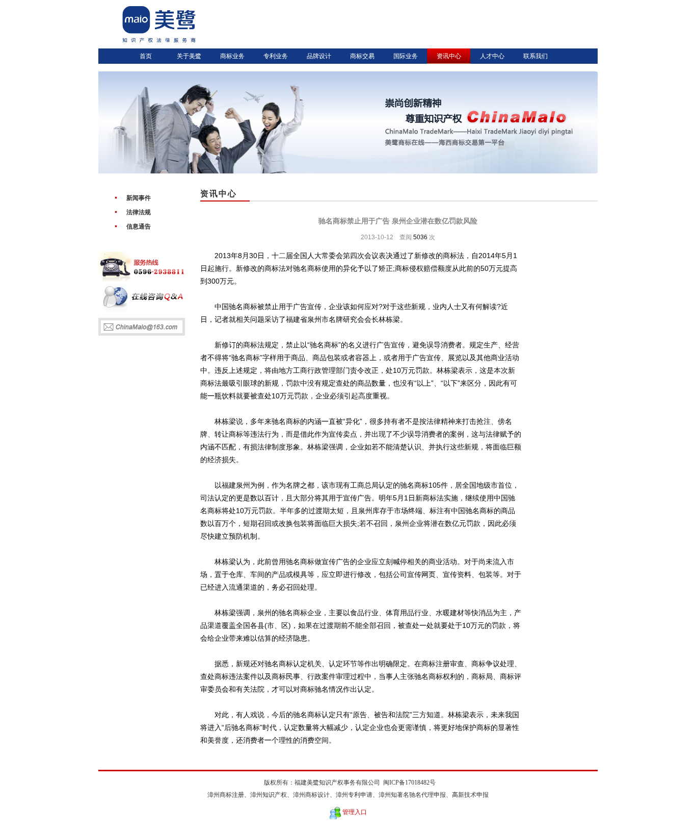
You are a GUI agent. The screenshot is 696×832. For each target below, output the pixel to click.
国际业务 (405, 56)
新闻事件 (138, 197)
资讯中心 (449, 56)
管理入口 (354, 812)
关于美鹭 (189, 56)
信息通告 (138, 226)
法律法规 (138, 212)
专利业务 (275, 56)
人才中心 (492, 56)
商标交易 (362, 56)
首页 (146, 56)
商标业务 (232, 56)
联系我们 (535, 56)
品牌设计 (319, 56)
